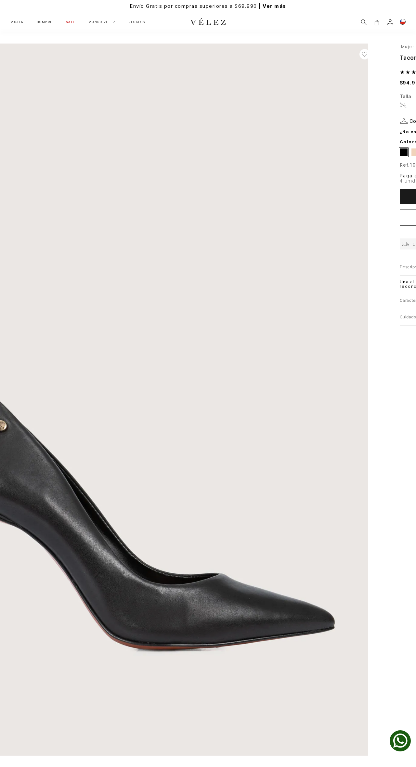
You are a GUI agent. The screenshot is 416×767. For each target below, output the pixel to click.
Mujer (408, 46)
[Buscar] (364, 22)
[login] (390, 22)
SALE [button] (70, 22)
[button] (377, 22)
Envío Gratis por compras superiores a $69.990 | (208, 6)
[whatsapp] (400, 740)
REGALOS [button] (136, 22)
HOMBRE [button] (45, 22)
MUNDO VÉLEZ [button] (102, 22)
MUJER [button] (17, 22)
